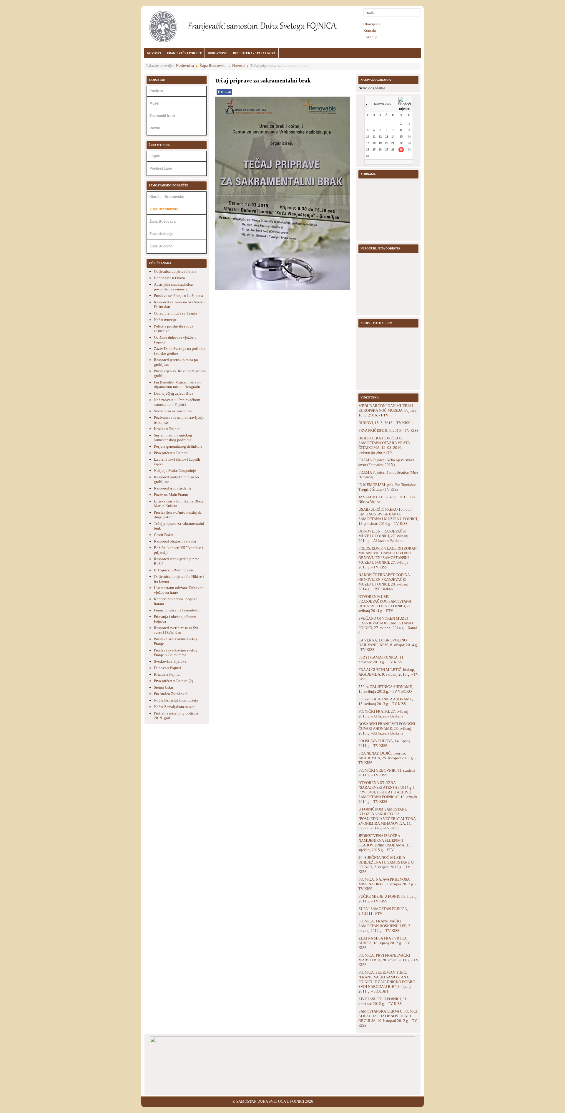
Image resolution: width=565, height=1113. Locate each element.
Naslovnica (185, 65)
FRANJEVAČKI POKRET (184, 53)
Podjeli (224, 92)
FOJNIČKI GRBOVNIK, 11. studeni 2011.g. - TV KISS (386, 772)
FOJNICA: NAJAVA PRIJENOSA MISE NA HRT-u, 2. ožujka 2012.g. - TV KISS (387, 884)
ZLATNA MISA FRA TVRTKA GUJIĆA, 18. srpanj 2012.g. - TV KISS (384, 943)
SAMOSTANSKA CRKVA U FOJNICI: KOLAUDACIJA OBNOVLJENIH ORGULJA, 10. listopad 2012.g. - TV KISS (388, 1018)
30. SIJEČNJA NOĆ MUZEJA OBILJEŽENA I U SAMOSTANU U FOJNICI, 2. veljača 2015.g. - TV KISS (386, 864)
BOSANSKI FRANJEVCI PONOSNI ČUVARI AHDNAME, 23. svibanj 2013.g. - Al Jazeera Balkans (386, 728)
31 (367, 156)
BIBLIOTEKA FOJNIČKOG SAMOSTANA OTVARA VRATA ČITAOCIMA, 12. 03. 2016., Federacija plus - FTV (384, 445)
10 (367, 136)
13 (386, 136)
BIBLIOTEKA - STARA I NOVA (254, 53)
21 (392, 143)
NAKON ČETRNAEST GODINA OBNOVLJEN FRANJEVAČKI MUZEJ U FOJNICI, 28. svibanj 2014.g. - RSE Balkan (384, 582)
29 (401, 149)
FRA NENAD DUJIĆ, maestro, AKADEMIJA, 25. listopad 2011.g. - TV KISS (387, 758)
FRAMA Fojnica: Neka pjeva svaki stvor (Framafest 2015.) (386, 462)
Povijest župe (160, 168)
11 (374, 136)
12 (380, 136)
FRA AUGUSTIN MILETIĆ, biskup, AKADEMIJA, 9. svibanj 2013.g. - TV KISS (388, 674)
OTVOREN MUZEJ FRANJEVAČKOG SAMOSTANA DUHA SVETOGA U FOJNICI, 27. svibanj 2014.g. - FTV (385, 603)
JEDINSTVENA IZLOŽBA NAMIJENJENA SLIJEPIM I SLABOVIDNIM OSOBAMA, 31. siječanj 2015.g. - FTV (384, 842)
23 (409, 143)
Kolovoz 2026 (382, 103)
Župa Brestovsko (213, 65)
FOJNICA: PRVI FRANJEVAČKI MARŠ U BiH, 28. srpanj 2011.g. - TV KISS (388, 960)
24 (367, 149)
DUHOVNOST (217, 53)
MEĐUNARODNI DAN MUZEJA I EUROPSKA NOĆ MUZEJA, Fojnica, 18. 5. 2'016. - (387, 410)
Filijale (154, 156)
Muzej (154, 103)
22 (401, 143)
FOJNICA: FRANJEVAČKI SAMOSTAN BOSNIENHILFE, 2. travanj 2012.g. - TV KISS (384, 926)
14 (392, 136)
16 (409, 136)
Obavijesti (371, 24)
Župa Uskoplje (161, 234)
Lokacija (370, 37)
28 (392, 149)
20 (386, 143)
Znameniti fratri (162, 116)
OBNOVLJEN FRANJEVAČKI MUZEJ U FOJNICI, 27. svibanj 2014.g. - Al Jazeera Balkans (383, 536)
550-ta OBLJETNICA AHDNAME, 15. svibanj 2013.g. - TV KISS (385, 701)
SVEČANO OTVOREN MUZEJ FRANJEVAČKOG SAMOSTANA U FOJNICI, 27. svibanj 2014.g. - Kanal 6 (387, 625)
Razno (154, 128)
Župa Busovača (162, 221)
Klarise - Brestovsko (166, 197)
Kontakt (369, 30)
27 (386, 149)
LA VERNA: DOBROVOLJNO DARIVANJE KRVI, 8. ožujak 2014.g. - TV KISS (388, 645)
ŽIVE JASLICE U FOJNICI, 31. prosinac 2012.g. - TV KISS (383, 1001)
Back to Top (413, 1101)
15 (401, 136)
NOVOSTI (154, 53)
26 (380, 149)
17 (367, 143)
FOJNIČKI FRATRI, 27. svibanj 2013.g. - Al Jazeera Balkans (383, 713)
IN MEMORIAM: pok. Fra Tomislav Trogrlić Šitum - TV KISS (387, 487)
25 (374, 149)
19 (380, 143)
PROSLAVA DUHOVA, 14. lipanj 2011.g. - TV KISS (384, 743)
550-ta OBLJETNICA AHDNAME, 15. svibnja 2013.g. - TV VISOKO (385, 689)
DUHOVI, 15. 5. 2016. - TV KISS (384, 423)
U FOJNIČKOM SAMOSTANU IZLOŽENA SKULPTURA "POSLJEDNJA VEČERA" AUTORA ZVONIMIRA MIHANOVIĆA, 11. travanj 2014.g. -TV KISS (387, 818)
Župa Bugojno (160, 246)
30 (409, 149)
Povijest (156, 91)
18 (374, 143)
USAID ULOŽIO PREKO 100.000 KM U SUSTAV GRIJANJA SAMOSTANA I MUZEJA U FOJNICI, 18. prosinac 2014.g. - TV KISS (388, 516)
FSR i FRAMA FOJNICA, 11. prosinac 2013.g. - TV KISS (381, 659)
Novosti (238, 65)
